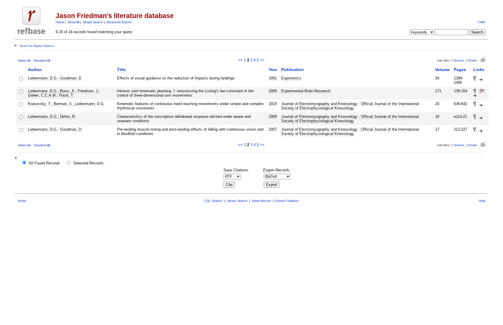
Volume (442, 69)
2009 (273, 116)
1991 (273, 78)
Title (121, 69)
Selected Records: (89, 163)
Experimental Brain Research (305, 91)
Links (478, 69)
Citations (458, 60)
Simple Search (93, 22)
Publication (292, 69)
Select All (24, 60)
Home (60, 22)
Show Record (261, 201)
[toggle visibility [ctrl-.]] (17, 158)
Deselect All (42, 60)
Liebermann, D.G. (43, 78)
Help (482, 201)
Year (273, 69)
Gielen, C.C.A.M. (42, 95)
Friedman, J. (88, 91)
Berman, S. (63, 104)
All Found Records (44, 163)
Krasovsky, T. (39, 104)
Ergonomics (291, 78)
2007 (273, 129)
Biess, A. (67, 91)
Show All (73, 22)
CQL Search (213, 201)
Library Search (236, 201)
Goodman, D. (71, 78)
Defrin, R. (68, 116)
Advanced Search (119, 22)
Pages (460, 69)
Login (481, 22)
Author (35, 69)
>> (262, 60)
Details (472, 60)
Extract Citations (287, 201)
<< (240, 60)
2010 (273, 104)
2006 (273, 91)
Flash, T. (66, 95)
